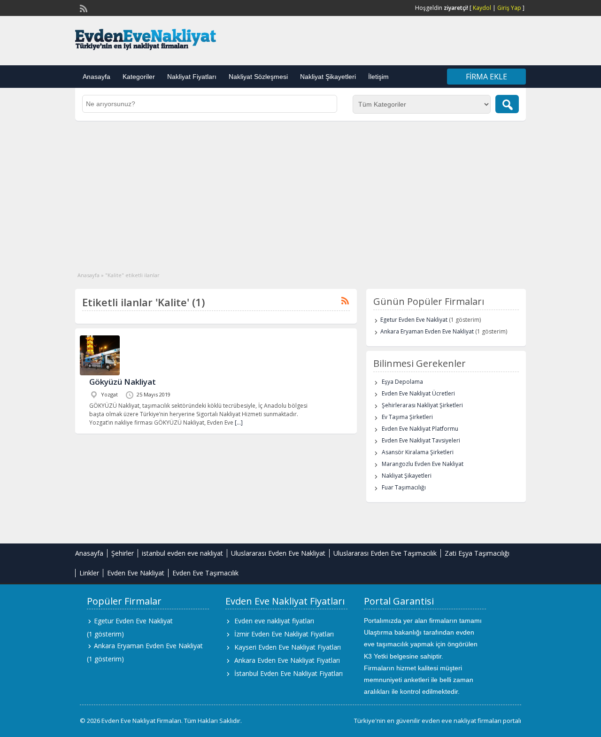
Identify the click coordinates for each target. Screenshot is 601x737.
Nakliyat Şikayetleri (328, 76)
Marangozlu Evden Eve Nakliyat (422, 464)
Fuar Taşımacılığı (404, 487)
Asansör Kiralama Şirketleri (418, 452)
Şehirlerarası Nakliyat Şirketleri (422, 405)
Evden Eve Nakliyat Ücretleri (418, 393)
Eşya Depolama (402, 382)
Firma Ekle (486, 76)
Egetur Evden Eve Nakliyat (413, 320)
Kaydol (482, 8)
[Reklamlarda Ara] (507, 104)
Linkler (89, 572)
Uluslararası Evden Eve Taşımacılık (385, 553)
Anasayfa (96, 76)
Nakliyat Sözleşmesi (258, 76)
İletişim (378, 76)
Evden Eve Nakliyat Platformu (420, 429)
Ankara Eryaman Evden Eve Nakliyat (427, 331)
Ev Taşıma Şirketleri (407, 417)
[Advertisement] (300, 191)
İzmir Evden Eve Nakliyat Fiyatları (284, 633)
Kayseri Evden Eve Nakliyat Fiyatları (287, 647)
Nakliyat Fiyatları (191, 76)
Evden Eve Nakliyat (135, 572)
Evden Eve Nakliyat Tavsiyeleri (421, 440)
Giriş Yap (509, 8)
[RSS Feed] (82, 7)
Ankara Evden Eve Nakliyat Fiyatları (287, 660)
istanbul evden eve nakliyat (182, 553)
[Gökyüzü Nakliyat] (100, 373)
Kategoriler (139, 76)
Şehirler (122, 553)
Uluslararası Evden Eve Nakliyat (278, 553)
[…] (239, 423)
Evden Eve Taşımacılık (205, 572)
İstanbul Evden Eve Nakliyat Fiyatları (288, 673)
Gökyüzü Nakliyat (122, 381)
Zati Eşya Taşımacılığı (477, 553)
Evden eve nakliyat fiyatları (274, 620)
